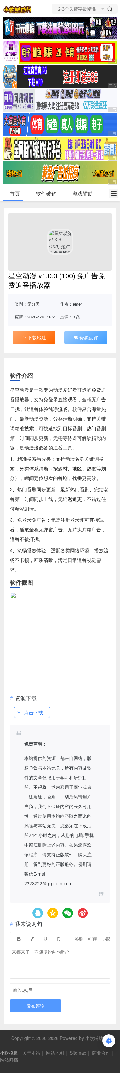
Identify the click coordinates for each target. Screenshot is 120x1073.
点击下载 (33, 712)
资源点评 (88, 337)
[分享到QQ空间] (37, 913)
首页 (15, 193)
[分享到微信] (67, 913)
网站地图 (55, 1053)
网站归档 (9, 1059)
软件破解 (46, 193)
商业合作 (101, 1053)
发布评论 (35, 1006)
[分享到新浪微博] (82, 913)
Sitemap (78, 1053)
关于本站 (31, 1053)
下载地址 (36, 337)
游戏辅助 (82, 193)
